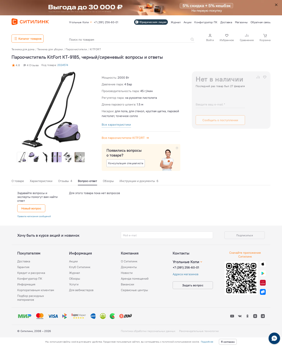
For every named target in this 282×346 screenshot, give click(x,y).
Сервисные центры (134, 290)
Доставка (23, 261)
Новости (127, 273)
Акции (73, 261)
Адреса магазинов (185, 274)
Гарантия (23, 267)
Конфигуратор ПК (29, 278)
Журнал (74, 273)
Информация (26, 284)
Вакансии (127, 284)
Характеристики (41, 181)
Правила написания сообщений (34, 216)
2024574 (62, 65)
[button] (210, 38)
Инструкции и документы (139, 181)
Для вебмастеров (81, 290)
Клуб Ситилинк (79, 267)
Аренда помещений (134, 278)
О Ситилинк (129, 261)
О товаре (18, 181)
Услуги (73, 284)
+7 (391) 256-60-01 (186, 267)
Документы (129, 267)
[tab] (18, 182)
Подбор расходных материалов (30, 298)
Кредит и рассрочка (31, 273)
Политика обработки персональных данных (148, 331)
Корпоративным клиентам (35, 290)
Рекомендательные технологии (199, 331)
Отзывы (65, 181)
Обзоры (108, 181)
